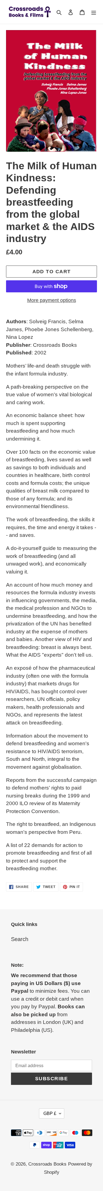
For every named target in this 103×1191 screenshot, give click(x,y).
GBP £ (49, 1113)
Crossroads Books (47, 1164)
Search (19, 939)
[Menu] (93, 12)
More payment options (51, 300)
